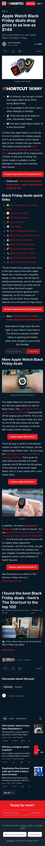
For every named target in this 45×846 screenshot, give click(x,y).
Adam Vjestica (18, 610)
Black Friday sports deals (22, 249)
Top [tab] (5, 718)
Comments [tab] (8, 687)
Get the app (35, 834)
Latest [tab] (11, 718)
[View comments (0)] (13, 51)
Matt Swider (7, 610)
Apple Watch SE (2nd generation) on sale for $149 (21, 150)
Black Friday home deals (22, 244)
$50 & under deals (19, 217)
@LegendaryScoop (11, 581)
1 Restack (27, 660)
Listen (39, 44)
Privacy (23, 825)
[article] (22, 733)
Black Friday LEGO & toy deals (25, 235)
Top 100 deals (17, 222)
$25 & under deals (19, 213)
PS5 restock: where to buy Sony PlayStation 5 (15, 727)
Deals (5, 11)
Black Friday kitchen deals (23, 253)
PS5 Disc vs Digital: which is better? (15, 748)
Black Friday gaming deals (23, 231)
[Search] (40, 718)
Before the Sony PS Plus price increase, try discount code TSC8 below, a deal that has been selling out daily (16, 778)
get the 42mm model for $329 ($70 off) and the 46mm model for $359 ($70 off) (22, 536)
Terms (30, 825)
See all (7, 792)
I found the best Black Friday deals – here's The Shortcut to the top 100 (24, 184)
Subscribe (30, 3)
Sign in (39, 3)
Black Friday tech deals (21, 240)
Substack (10, 840)
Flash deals (15, 226)
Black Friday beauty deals (23, 257)
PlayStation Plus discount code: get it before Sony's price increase (15, 771)
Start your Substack (15, 834)
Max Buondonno (14, 43)
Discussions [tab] (21, 718)
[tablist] (13, 686)
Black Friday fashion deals (23, 262)
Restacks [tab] (18, 687)
